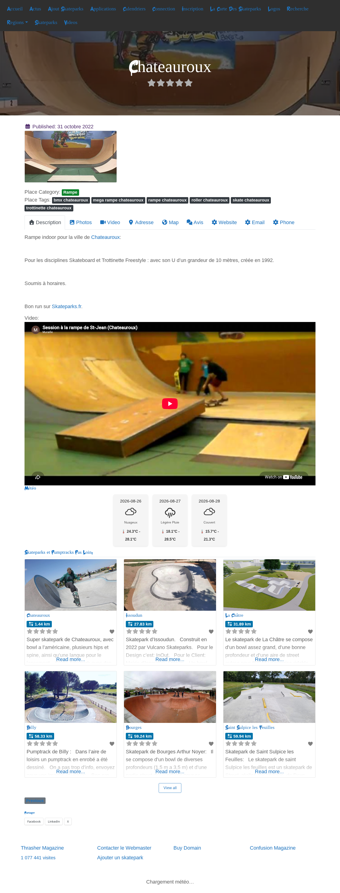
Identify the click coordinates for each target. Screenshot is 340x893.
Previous (35, 800)
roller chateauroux (210, 200)
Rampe (70, 192)
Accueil (15, 8)
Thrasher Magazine (42, 848)
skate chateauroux (251, 200)
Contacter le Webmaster (124, 848)
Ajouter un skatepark (120, 857)
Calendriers (134, 8)
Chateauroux (105, 237)
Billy (31, 727)
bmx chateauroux (71, 200)
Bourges (134, 727)
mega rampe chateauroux (118, 200)
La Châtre (234, 615)
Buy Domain (187, 848)
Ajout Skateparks (65, 8)
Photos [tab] (84, 222)
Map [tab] (174, 222)
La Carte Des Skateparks (235, 8)
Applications (103, 8)
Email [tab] (258, 222)
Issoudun (134, 615)
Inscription (192, 8)
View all (170, 788)
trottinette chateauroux (48, 207)
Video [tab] (113, 222)
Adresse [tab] (144, 222)
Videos (70, 22)
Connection (163, 8)
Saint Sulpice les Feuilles (250, 727)
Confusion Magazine (273, 848)
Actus (35, 8)
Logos (274, 8)
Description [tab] (48, 222)
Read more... (70, 659)
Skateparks (46, 22)
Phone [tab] (287, 222)
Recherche (298, 8)
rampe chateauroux (167, 200)
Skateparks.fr (66, 306)
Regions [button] (15, 22)
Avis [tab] (198, 222)
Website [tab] (228, 222)
